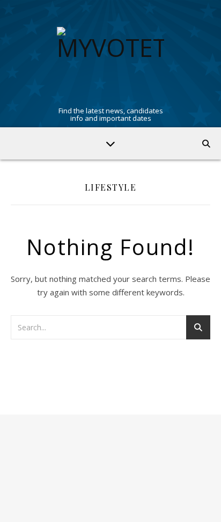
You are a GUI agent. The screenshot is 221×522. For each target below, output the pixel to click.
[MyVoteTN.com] (110, 63)
